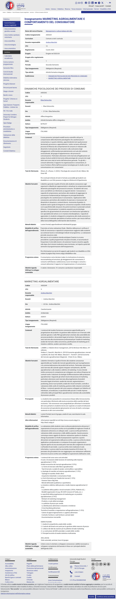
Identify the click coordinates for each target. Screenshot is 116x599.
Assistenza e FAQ (11, 573)
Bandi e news (7, 95)
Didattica (60, 9)
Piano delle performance (35, 566)
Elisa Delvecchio (46, 100)
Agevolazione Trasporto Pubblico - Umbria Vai (11, 106)
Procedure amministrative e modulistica (9, 129)
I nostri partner (53, 564)
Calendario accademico (9, 57)
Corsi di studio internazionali (8, 73)
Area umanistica (10, 48)
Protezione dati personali (35, 568)
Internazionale (88, 9)
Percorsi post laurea (10, 87)
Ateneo (53, 9)
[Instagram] (89, 3)
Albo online (9, 566)
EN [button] (110, 3)
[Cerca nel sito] (107, 3)
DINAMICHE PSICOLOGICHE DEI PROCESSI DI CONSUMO (67, 76)
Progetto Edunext (9, 84)
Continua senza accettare (105, 597)
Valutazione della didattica (9, 136)
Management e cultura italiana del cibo (59, 31)
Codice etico (9, 582)
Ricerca (67, 9)
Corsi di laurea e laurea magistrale (10, 24)
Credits (29, 577)
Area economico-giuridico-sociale (10, 30)
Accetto (91, 597)
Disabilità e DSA (105, 9)
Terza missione (76, 9)
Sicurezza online (32, 570)
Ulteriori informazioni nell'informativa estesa (15, 593)
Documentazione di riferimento (9, 142)
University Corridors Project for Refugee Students (10, 117)
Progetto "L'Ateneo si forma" (10, 100)
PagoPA (29, 564)
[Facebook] (86, 3)
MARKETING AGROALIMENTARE (59, 78)
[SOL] (82, 3)
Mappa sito (30, 582)
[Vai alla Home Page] (15, 5)
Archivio (7, 52)
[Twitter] (102, 3)
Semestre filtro (8, 68)
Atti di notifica (9, 575)
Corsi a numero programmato (8, 63)
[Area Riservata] (76, 3)
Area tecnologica (10, 45)
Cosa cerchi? (99, 6)
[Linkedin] (92, 3)
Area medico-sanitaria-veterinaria (12, 36)
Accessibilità (9, 564)
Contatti (108, 6)
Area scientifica (10, 41)
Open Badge (7, 123)
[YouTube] (96, 3)
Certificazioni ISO (54, 572)
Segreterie (6, 147)
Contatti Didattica (9, 151)
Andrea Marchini (51, 42)
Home (48, 9)
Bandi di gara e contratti (13, 577)
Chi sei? (91, 6)
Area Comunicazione (55, 580)
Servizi (96, 9)
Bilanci (7, 580)
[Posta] (79, 3)
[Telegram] (99, 3)
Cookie (29, 575)
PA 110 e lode (8, 111)
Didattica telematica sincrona (10, 79)
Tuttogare (30, 573)
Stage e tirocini (8, 91)
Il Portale (30, 580)
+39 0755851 (79, 572)
